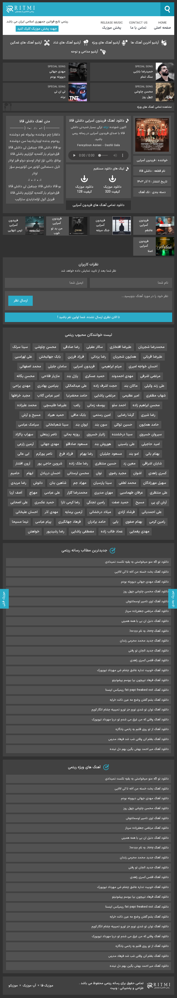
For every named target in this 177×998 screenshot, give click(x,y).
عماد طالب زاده (112, 531)
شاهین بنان (58, 483)
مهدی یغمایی (139, 531)
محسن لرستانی (78, 473)
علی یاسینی (126, 444)
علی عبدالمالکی (76, 386)
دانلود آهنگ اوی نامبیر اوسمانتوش (147, 601)
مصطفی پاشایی (82, 531)
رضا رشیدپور (55, 531)
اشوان (137, 473)
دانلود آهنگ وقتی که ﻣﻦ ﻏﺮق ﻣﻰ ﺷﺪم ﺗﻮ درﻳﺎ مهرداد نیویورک (130, 719)
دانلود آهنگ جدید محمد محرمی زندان (144, 641)
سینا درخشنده (122, 434)
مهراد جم (79, 483)
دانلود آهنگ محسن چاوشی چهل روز (146, 591)
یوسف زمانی (96, 405)
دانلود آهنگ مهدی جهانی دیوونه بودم (145, 582)
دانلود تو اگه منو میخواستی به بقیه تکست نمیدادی (137, 562)
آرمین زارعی (25, 444)
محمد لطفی (127, 483)
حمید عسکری (95, 376)
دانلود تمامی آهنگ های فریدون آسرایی (98, 205)
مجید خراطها (21, 395)
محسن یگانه (26, 376)
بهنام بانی (152, 454)
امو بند (134, 454)
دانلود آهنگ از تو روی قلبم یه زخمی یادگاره (142, 729)
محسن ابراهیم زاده (146, 405)
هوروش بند (102, 444)
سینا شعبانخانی (57, 424)
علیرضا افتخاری (120, 347)
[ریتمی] (82, 9)
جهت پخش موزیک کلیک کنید (37, 28)
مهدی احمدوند (122, 376)
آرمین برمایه (74, 512)
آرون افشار (22, 463)
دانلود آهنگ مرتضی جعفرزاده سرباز (147, 611)
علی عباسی (52, 492)
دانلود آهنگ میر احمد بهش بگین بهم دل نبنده (139, 749)
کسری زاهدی (157, 473)
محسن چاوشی (45, 347)
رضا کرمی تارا (70, 502)
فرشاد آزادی (126, 512)
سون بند (101, 424)
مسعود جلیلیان (111, 454)
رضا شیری (148, 415)
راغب (77, 405)
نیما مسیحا (20, 522)
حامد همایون (149, 424)
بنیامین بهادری (48, 386)
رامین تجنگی (96, 502)
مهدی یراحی (21, 386)
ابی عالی (23, 454)
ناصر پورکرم (44, 454)
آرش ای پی (159, 502)
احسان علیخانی (27, 512)
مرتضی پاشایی (104, 395)
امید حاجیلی (151, 444)
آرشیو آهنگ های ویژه (106, 42)
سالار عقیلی (94, 347)
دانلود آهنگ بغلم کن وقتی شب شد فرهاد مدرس (138, 739)
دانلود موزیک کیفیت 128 (84, 189)
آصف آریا (16, 492)
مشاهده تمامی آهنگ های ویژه (154, 107)
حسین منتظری (105, 463)
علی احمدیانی (152, 512)
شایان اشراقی (152, 463)
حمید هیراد (55, 415)
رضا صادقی (71, 347)
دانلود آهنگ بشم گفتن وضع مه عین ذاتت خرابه (139, 700)
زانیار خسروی (96, 434)
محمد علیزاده (27, 405)
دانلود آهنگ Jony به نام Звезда (149, 631)
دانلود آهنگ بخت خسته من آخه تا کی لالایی (142, 572)
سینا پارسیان (102, 483)
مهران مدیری (103, 492)
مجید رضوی (117, 473)
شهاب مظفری (156, 395)
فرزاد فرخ (66, 454)
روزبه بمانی (72, 434)
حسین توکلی (123, 424)
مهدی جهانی (50, 444)
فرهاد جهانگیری (69, 522)
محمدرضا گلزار (77, 492)
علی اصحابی (19, 502)
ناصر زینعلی (48, 434)
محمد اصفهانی (30, 366)
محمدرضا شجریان (151, 347)
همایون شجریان (124, 356)
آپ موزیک (29, 985)
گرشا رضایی (126, 415)
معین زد (129, 463)
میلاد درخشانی (100, 512)
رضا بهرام (86, 454)
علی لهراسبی (23, 356)
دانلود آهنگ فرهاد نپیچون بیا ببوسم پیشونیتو (140, 680)
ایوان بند (81, 424)
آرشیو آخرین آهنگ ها (145, 42)
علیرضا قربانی (152, 356)
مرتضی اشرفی (150, 376)
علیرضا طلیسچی (55, 405)
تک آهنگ (144, 192)
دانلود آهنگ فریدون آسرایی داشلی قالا (96, 120)
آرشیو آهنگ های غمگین (26, 42)
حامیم (15, 473)
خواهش (33, 531)
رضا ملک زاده (78, 463)
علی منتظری (158, 492)
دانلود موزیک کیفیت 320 (112, 189)
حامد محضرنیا (76, 395)
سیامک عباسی (28, 424)
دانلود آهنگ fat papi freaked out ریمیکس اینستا (137, 690)
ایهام (30, 473)
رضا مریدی (18, 483)
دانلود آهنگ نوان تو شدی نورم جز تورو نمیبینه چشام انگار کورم (130, 709)
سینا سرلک (20, 347)
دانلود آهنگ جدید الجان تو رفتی (148, 650)
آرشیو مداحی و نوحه (84, 51)
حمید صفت (120, 502)
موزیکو (13, 985)
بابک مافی (78, 415)
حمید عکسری (44, 502)
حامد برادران (97, 522)
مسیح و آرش (31, 415)
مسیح (140, 502)
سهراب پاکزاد (24, 434)
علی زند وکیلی (154, 386)
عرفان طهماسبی (131, 492)
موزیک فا (47, 985)
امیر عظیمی (130, 395)
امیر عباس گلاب (48, 395)
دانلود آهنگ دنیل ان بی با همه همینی (145, 621)
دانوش (38, 483)
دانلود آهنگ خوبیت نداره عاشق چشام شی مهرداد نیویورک (133, 670)
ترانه (106, 127)
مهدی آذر (51, 512)
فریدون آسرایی (84, 366)
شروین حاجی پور (49, 463)
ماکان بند (131, 386)
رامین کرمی (157, 522)
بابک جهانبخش (50, 356)
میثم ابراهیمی (112, 366)
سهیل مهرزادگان (154, 483)
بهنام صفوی (133, 522)
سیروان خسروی (150, 434)
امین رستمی (102, 415)
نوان (99, 473)
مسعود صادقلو (77, 444)
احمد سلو (119, 405)
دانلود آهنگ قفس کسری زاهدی (149, 660)
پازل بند (72, 376)
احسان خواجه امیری (143, 366)
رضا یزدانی (98, 356)
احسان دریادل (50, 473)
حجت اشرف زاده (105, 386)
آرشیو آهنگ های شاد (67, 42)
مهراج (33, 492)
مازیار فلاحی (50, 376)
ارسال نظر (21, 300)
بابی (115, 522)
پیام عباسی (43, 522)
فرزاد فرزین (76, 356)
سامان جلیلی (57, 366)
